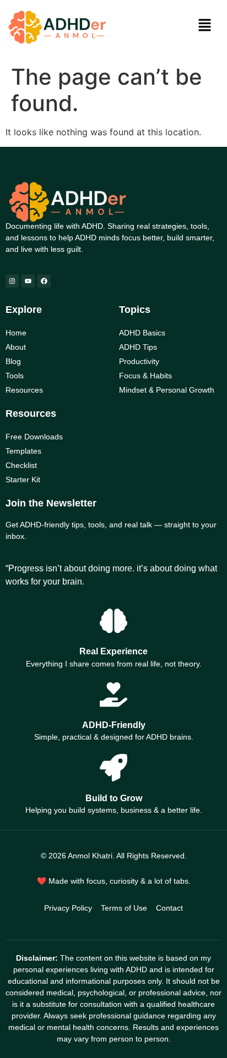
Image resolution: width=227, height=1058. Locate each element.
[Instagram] (12, 281)
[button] (205, 25)
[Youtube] (28, 281)
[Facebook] (44, 281)
